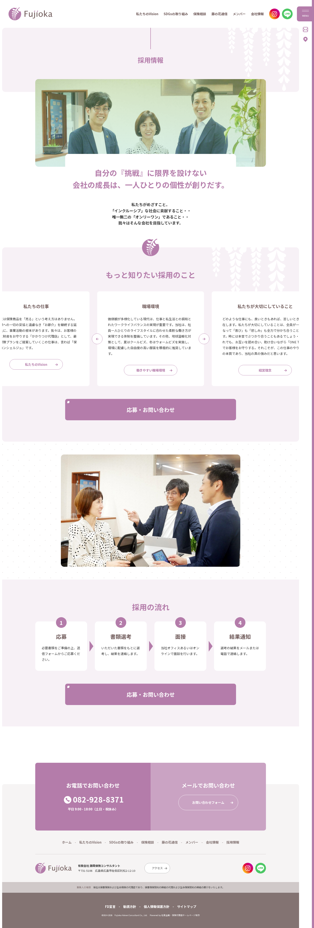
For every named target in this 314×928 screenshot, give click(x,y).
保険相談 (199, 14)
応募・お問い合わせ (151, 409)
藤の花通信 (219, 14)
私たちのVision (147, 14)
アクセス (157, 868)
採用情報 (232, 842)
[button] (97, 338)
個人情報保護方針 (156, 906)
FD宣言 (110, 906)
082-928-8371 (98, 799)
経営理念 (265, 370)
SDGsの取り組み (176, 14)
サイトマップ (186, 906)
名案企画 (165, 915)
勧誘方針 (129, 906)
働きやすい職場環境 (150, 370)
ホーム (67, 842)
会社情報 (257, 14)
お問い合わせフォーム (208, 802)
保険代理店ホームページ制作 (186, 915)
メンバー (239, 14)
